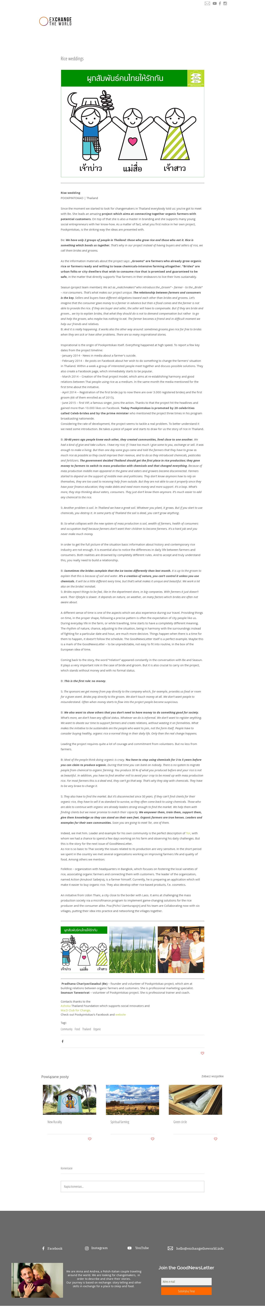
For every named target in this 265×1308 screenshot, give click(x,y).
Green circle (180, 1121)
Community (66, 1029)
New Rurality (55, 1121)
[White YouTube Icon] (129, 1248)
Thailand (86, 1029)
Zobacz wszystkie (213, 1076)
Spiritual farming (120, 1121)
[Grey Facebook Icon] (219, 3)
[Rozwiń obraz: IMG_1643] (132, 949)
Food (77, 1029)
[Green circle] (195, 1100)
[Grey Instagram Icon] (225, 3)
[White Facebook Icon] (43, 1248)
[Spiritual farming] (132, 1100)
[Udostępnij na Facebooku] (62, 1041)
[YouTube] (214, 3)
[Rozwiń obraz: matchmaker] (84, 949)
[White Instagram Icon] (86, 1248)
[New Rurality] (69, 1100)
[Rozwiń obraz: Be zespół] (181, 949)
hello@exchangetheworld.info (200, 1248)
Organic (97, 1029)
